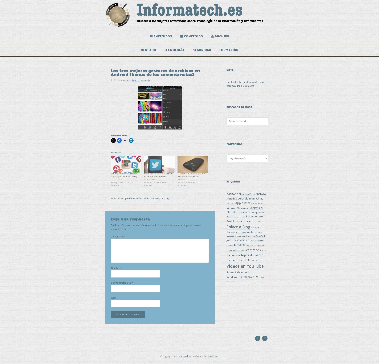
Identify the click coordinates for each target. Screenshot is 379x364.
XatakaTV (251, 277)
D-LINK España (254, 213)
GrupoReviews (241, 232)
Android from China (250, 198)
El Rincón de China (246, 221)
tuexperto (232, 260)
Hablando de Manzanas (236, 236)
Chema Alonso (244, 208)
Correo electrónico (122, 283)
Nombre (116, 268)
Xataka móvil (243, 272)
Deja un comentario (141, 80)
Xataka (230, 272)
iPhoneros (250, 236)
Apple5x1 (231, 203)
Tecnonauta (235, 256)
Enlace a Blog (238, 227)
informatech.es (184, 356)
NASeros (240, 245)
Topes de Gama (251, 255)
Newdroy (260, 245)
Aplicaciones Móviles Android (137, 198)
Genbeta (231, 232)
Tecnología (165, 198)
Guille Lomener (255, 232)
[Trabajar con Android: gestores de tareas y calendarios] (193, 164)
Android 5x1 (232, 198)
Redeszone (251, 250)
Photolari (240, 250)
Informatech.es (189, 15)
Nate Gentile (251, 245)
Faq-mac (255, 227)
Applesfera (243, 203)
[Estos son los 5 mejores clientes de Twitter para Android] (159, 164)
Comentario (118, 236)
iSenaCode (260, 236)
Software (155, 198)
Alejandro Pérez (247, 194)
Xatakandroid (235, 277)
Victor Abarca (248, 260)
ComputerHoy (242, 212)
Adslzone (232, 194)
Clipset (231, 212)
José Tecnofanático (238, 240)
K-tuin (252, 240)
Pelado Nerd (231, 250)
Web (113, 297)
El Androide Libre (239, 217)
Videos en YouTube (245, 266)
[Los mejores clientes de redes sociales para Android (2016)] (126, 164)
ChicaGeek (257, 207)
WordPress (212, 356)
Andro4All (261, 194)
